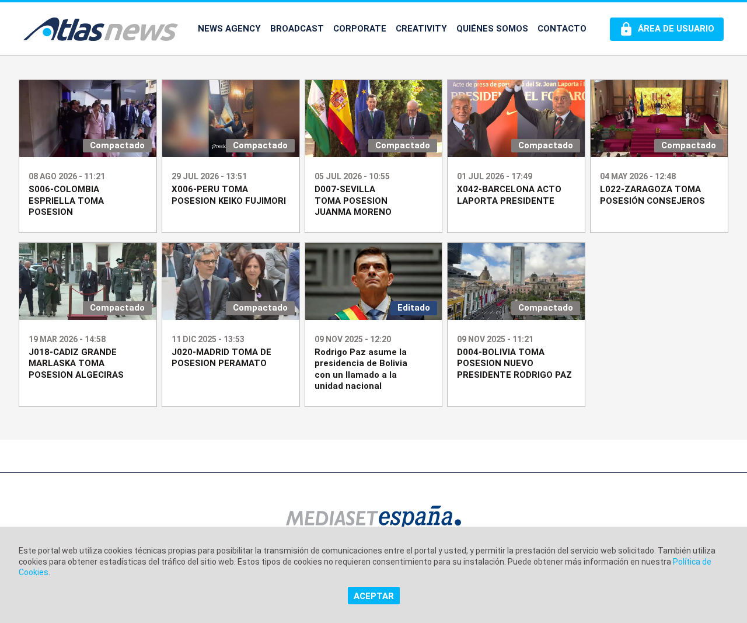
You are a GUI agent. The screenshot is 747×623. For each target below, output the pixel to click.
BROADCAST (297, 28)
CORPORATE (359, 28)
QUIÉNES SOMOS (492, 28)
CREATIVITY (421, 28)
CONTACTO (562, 28)
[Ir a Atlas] (100, 29)
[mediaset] (373, 519)
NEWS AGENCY (229, 28)
